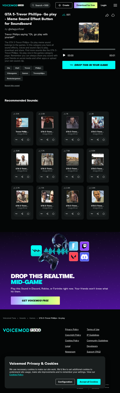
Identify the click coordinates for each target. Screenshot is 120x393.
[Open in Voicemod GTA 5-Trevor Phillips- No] (92, 177)
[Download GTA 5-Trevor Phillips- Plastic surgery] (78, 140)
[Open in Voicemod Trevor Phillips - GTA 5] (16, 140)
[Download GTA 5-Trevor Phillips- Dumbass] (53, 140)
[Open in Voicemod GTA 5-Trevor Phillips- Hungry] (41, 214)
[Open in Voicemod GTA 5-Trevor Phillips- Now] (92, 140)
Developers (92, 346)
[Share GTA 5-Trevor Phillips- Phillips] (22, 177)
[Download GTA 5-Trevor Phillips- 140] (78, 214)
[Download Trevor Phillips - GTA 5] (28, 140)
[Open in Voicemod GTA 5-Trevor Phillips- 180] (41, 177)
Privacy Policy (72, 329)
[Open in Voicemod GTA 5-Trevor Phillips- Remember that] (16, 214)
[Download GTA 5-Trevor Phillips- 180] (53, 177)
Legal (67, 346)
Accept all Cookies (89, 382)
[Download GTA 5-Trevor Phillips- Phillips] (28, 177)
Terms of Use (93, 329)
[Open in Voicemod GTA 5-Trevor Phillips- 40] (92, 214)
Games (32, 318)
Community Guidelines (97, 340)
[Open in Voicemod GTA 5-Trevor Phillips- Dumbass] (41, 140)
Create (66, 5)
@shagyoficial (16, 29)
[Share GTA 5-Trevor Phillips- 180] (47, 177)
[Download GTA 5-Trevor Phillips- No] (104, 177)
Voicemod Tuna (9, 318)
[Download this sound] (113, 15)
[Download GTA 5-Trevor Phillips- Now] (104, 140)
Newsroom (70, 351)
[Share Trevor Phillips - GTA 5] (22, 140)
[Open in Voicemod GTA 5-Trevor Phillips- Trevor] (67, 177)
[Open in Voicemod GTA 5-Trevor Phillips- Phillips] (16, 177)
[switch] (64, 55)
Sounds (22, 318)
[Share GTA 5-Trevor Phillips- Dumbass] (47, 140)
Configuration (65, 382)
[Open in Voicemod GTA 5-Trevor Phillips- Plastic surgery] (67, 140)
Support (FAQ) (94, 351)
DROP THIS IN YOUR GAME (91, 65)
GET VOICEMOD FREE (35, 300)
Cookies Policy (16, 374)
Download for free (86, 5)
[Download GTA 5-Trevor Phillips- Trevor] (78, 177)
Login (104, 5)
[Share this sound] (107, 15)
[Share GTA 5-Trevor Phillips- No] (98, 177)
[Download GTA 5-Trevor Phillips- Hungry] (53, 214)
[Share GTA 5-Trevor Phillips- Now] (98, 140)
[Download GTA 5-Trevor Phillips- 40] (104, 214)
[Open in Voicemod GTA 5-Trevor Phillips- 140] (67, 214)
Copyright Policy (73, 335)
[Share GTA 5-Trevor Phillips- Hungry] (47, 214)
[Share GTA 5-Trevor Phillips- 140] (73, 214)
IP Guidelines (93, 335)
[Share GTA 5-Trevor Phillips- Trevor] (73, 177)
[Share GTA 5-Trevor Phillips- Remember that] (22, 214)
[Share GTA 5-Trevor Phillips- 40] (98, 214)
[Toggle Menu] (115, 5)
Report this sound (12, 85)
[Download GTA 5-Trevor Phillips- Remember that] (28, 214)
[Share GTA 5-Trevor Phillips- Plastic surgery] (73, 140)
